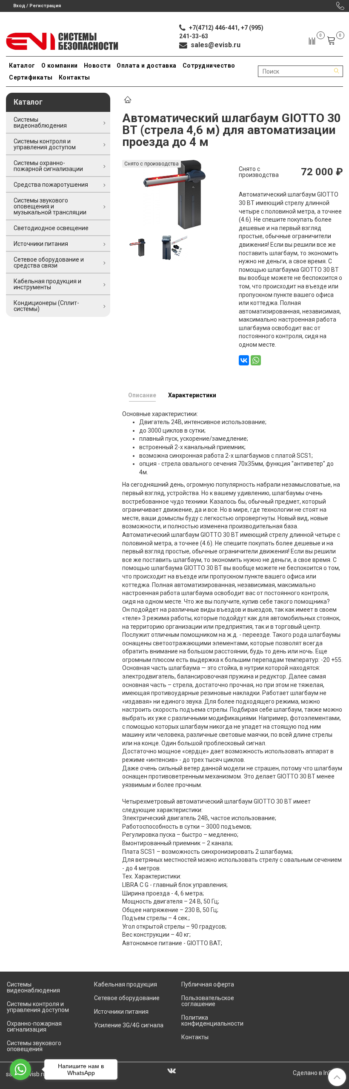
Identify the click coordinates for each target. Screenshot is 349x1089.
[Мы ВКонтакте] (171, 1070)
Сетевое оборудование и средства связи (49, 262)
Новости (97, 65)
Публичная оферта (207, 984)
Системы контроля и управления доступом (45, 144)
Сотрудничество (209, 65)
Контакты (74, 77)
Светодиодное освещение (51, 228)
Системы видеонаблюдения (40, 122)
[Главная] (128, 100)
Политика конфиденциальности (212, 1020)
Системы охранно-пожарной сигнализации (48, 166)
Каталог (22, 65)
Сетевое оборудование (127, 998)
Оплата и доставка (147, 65)
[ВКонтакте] (244, 360)
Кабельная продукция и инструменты (47, 284)
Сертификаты (31, 77)
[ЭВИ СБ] (62, 39)
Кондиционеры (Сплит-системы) (46, 305)
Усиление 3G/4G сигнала (128, 1025)
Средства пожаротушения (51, 184)
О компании (59, 65)
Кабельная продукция (125, 984)
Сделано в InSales (318, 1073)
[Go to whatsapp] (20, 1069)
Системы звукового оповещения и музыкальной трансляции (50, 206)
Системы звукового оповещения (34, 1046)
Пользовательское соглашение (207, 1001)
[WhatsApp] (256, 360)
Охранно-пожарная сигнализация (34, 1026)
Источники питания (41, 243)
